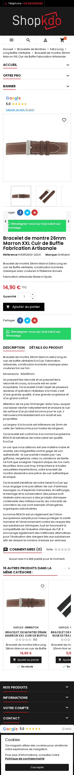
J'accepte (37, 767)
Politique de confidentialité (24, 759)
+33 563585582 (32, 3)
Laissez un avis (20, 109)
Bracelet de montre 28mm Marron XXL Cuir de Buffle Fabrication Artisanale (26, 635)
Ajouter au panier (23, 306)
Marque (51, 255)
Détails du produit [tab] (46, 347)
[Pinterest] (34, 212)
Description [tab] (14, 347)
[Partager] (20, 212)
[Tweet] (27, 212)
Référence (10, 255)
